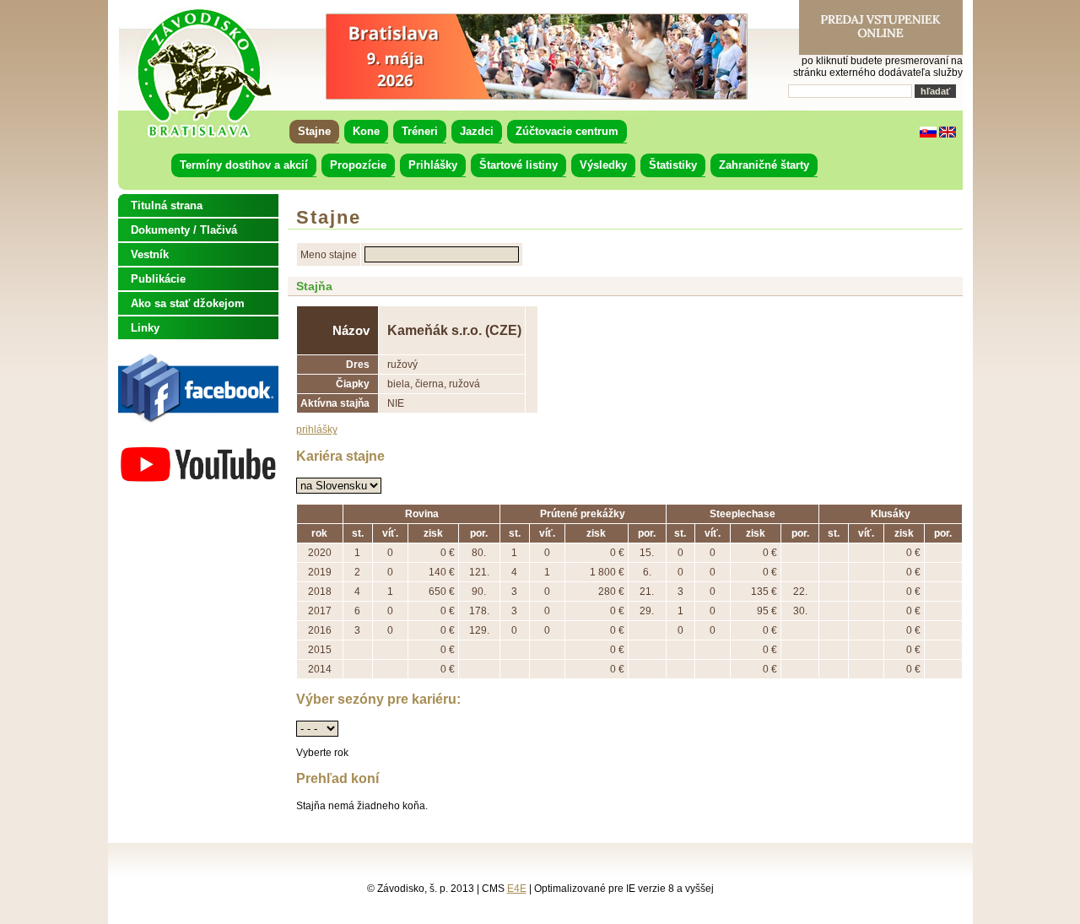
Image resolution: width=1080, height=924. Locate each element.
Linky (145, 328)
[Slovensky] (928, 134)
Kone (366, 131)
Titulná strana (166, 205)
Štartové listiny (518, 165)
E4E (516, 888)
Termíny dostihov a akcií (244, 165)
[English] (947, 134)
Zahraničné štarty (764, 165)
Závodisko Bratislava (204, 73)
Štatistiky (673, 165)
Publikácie (158, 279)
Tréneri (420, 131)
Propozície (358, 165)
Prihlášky (432, 165)
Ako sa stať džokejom (188, 303)
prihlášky (317, 429)
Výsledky (603, 165)
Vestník (150, 254)
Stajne (314, 131)
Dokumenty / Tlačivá (184, 230)
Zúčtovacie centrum (567, 131)
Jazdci (477, 131)
